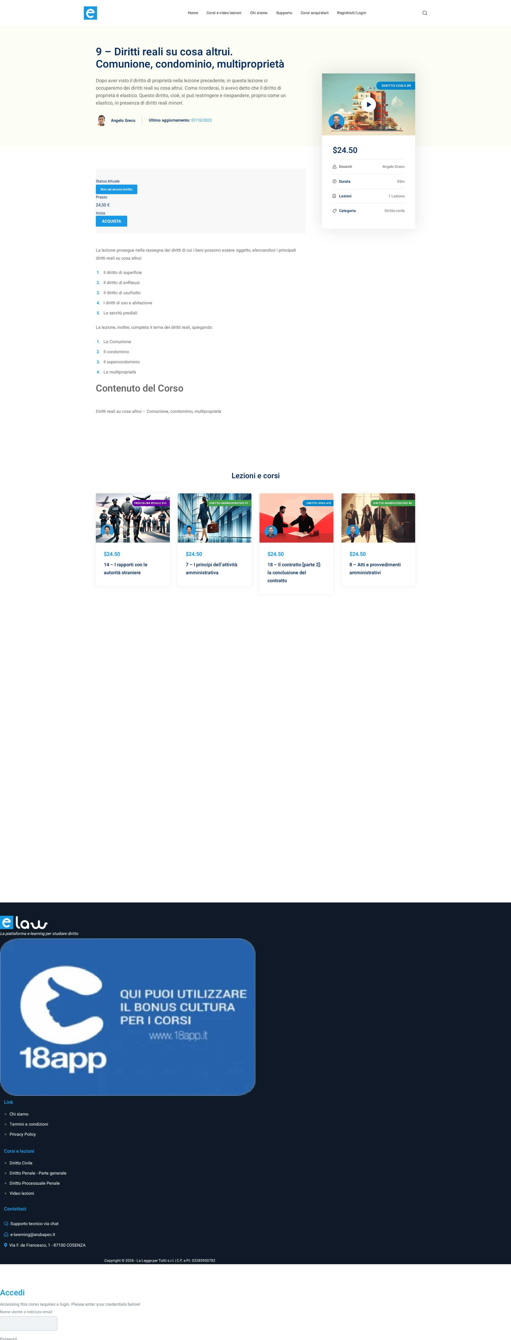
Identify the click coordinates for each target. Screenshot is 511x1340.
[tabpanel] (201, 314)
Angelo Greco (123, 120)
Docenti (345, 166)
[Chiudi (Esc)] (493, 6)
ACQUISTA (111, 221)
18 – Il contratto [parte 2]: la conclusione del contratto (294, 572)
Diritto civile (395, 211)
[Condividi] (505, 6)
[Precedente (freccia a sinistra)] (9, 723)
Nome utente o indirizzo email (26, 1312)
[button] (425, 13)
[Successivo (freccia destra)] (501, 723)
